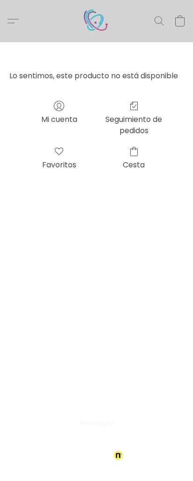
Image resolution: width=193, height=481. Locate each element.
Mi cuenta (59, 119)
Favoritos (59, 164)
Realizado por (90, 455)
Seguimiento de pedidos (133, 125)
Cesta (134, 164)
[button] (96, 21)
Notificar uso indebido (96, 439)
